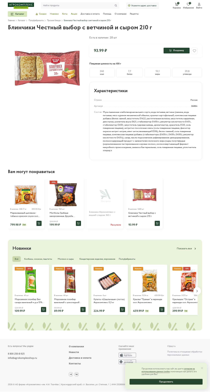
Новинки (54, 14)
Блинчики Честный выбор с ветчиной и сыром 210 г (142, 215)
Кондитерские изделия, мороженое (97, 259)
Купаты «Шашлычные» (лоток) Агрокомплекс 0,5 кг (109, 301)
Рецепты (134, 14)
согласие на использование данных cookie (168, 370)
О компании (120, 14)
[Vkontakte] (77, 374)
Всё (16, 259)
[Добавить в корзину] (39, 223)
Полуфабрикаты (127, 259)
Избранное (188, 8)
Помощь (107, 14)
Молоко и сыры (66, 259)
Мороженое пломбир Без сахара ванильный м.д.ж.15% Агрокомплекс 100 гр (28, 301)
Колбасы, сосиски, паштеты (38, 259)
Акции (74, 14)
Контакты (75, 363)
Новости (74, 352)
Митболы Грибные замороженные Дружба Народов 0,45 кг (61, 215)
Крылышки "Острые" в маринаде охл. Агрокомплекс (186, 301)
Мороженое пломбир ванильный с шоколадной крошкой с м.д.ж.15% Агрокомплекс (66, 301)
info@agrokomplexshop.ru (22, 358)
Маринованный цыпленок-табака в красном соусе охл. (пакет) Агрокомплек (24, 215)
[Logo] (21, 6)
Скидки (42, 14)
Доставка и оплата (90, 14)
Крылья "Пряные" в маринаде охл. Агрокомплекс (147, 301)
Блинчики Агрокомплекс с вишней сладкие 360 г (102, 214)
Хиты (64, 14)
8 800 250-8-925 (16, 353)
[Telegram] (71, 374)
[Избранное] (41, 181)
